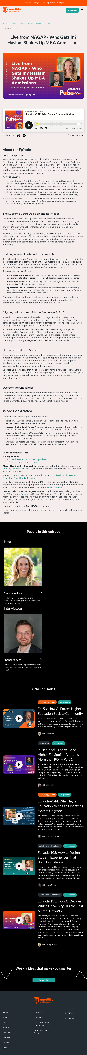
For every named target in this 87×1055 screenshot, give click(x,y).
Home (5, 1013)
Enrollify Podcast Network (16, 469)
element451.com (53, 487)
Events (6, 1028)
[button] (82, 10)
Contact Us (39, 1018)
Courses (6, 1038)
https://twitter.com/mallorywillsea (20, 462)
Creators (7, 1023)
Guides (6, 1043)
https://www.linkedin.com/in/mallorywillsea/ (25, 459)
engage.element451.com (42, 510)
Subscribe (72, 10)
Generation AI (40, 475)
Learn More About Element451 (42, 1024)
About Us (38, 1013)
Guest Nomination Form (42, 1031)
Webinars (7, 1033)
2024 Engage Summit (18, 494)
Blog (5, 1048)
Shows (6, 1018)
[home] (12, 10)
